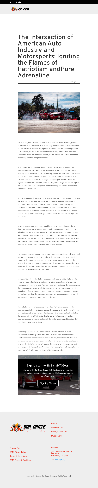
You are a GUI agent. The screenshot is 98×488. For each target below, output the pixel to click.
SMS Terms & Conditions (21, 460)
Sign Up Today (48, 383)
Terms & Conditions (18, 456)
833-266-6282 (16, 2)
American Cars (57, 427)
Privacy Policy (15, 448)
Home (54, 423)
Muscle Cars (56, 436)
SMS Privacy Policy (18, 452)
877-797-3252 (60, 459)
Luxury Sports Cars (59, 432)
